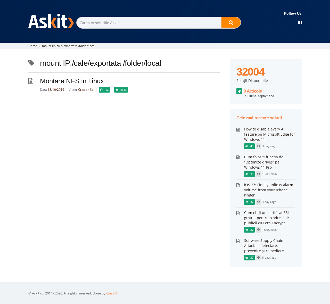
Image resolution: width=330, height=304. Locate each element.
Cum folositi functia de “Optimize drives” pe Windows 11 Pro (263, 162)
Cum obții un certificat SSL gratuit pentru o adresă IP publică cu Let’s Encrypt (267, 217)
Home (32, 46)
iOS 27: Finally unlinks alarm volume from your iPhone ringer (268, 190)
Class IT (112, 293)
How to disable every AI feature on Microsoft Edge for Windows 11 (269, 134)
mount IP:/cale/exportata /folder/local (68, 46)
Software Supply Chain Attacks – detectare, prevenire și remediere (264, 245)
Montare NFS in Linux (72, 81)
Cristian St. (86, 89)
